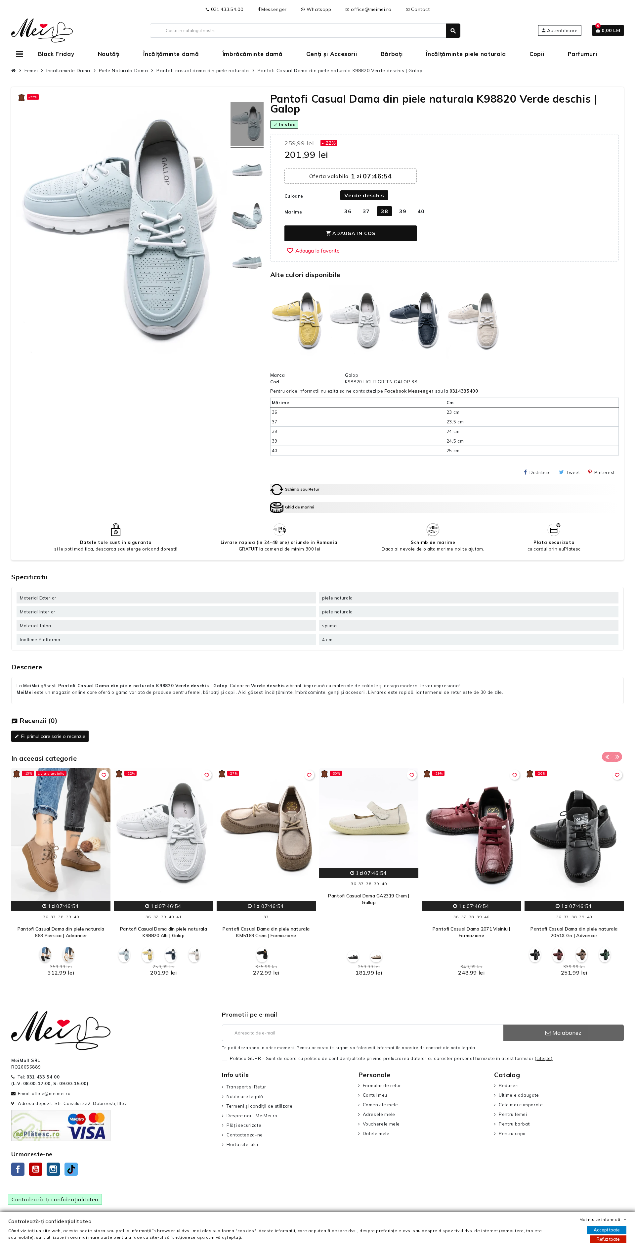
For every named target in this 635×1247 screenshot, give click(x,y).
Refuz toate (608, 1239)
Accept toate (607, 1229)
